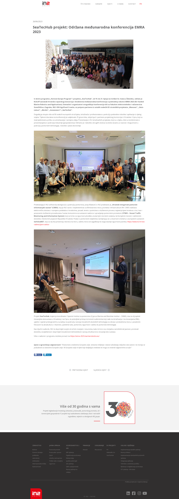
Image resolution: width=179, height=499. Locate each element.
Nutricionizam (36, 467)
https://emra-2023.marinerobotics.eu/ (84, 336)
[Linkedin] (128, 493)
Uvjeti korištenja (142, 482)
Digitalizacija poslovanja (73, 455)
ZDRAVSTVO (36, 445)
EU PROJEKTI (111, 445)
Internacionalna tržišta (39, 464)
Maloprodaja (70, 458)
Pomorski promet (54, 450)
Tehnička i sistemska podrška (130, 464)
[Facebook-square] (133, 493)
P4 (107, 450)
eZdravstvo (35, 461)
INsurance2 (98, 450)
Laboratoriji (35, 458)
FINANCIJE (86, 445)
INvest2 (85, 450)
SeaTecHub (110, 455)
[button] (38, 355)
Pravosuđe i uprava (55, 452)
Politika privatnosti (130, 482)
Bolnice (34, 450)
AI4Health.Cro (111, 452)
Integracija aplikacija (127, 461)
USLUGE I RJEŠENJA (127, 445)
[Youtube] (145, 493)
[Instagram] (139, 493)
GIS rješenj (69, 464)
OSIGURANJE (99, 445)
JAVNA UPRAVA (54, 445)
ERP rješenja (70, 452)
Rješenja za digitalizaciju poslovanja (132, 467)
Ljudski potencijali (71, 461)
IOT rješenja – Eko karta (128, 469)
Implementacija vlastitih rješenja (130, 450)
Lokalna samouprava (55, 458)
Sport (51, 455)
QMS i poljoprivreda (72, 467)
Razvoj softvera (125, 452)
